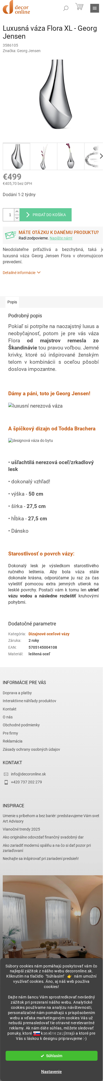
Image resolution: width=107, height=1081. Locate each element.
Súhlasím (54, 1056)
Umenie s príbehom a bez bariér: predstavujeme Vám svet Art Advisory (51, 818)
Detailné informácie (19, 272)
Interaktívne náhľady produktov (29, 701)
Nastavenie (51, 1071)
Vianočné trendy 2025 (21, 829)
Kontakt (9, 709)
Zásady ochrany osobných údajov (31, 749)
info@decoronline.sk (28, 774)
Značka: (22, 51)
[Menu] (94, 8)
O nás (8, 717)
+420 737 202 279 (26, 782)
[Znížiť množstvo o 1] (16, 218)
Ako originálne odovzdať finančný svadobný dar (43, 837)
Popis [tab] (12, 302)
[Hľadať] (65, 8)
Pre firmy (10, 733)
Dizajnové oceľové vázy (49, 634)
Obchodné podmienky (21, 725)
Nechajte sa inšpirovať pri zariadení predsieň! (41, 858)
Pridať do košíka (49, 215)
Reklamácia (12, 741)
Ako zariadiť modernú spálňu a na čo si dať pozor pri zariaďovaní (47, 848)
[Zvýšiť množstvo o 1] (16, 211)
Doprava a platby (17, 693)
